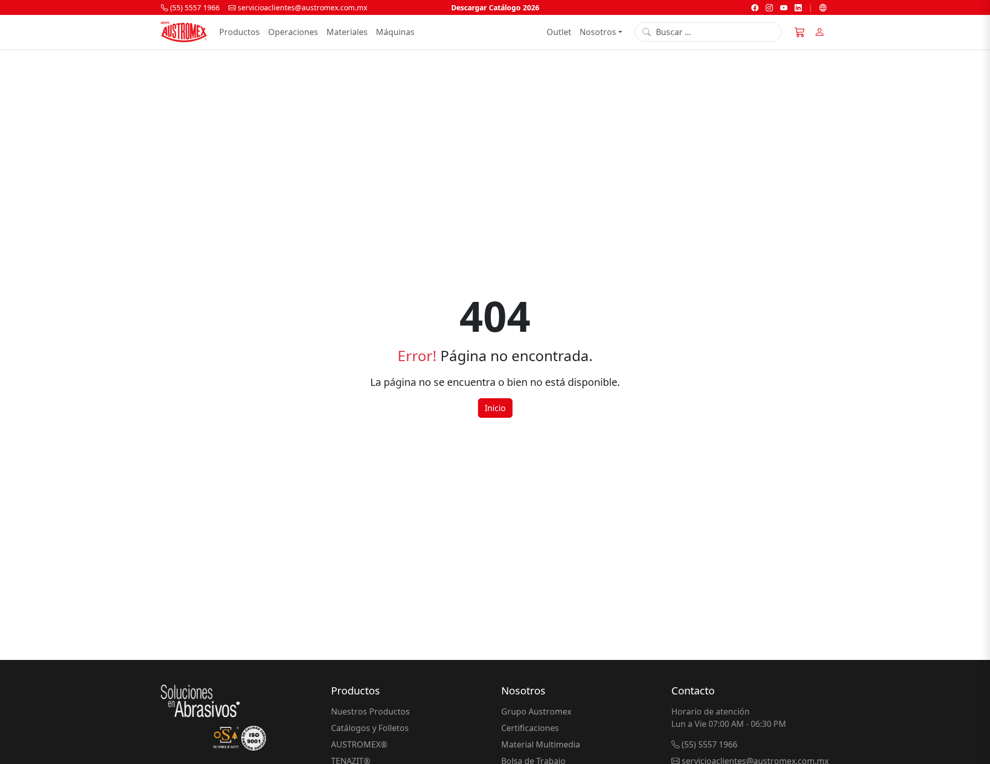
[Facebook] (754, 7)
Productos (239, 32)
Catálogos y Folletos (370, 728)
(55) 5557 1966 (194, 7)
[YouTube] (783, 7)
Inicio (495, 408)
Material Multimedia (540, 744)
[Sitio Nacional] (823, 7)
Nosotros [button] (598, 32)
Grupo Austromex (536, 711)
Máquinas (395, 32)
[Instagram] (769, 7)
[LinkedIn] (798, 7)
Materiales (347, 32)
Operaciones (293, 32)
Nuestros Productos (370, 711)
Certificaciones (530, 728)
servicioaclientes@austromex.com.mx (301, 7)
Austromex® (359, 744)
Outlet (559, 32)
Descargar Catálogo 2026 (495, 7)
